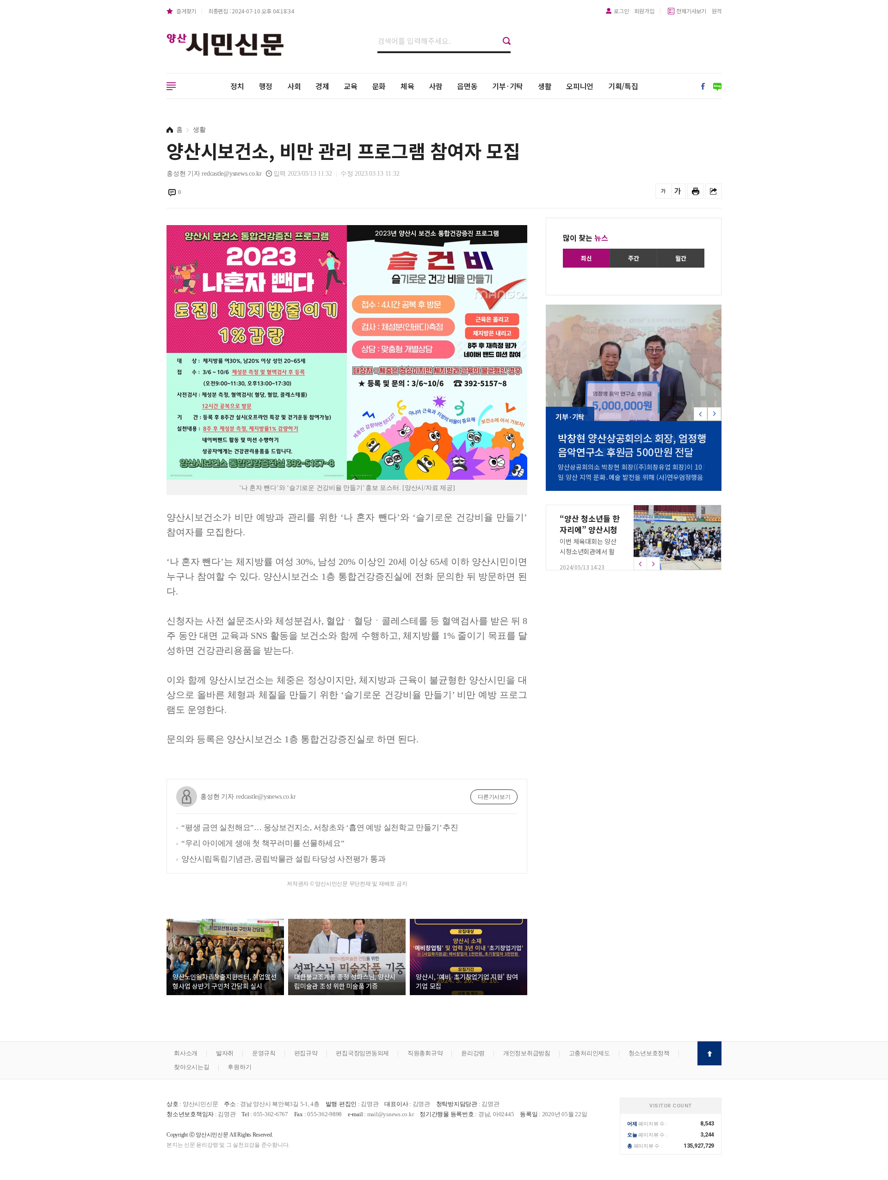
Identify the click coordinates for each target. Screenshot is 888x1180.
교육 (351, 86)
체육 (407, 86)
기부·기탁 (507, 86)
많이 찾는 (585, 237)
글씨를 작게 (663, 191)
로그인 (621, 11)
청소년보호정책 (649, 1053)
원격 (717, 11)
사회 (294, 86)
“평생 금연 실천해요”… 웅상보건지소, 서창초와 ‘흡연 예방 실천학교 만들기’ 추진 (319, 827)
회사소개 (185, 1053)
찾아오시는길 (192, 1067)
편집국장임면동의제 (362, 1053)
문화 (379, 86)
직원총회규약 (425, 1053)
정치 (237, 86)
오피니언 (579, 86)
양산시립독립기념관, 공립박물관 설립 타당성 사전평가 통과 (283, 859)
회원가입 (644, 11)
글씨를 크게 (677, 191)
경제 (322, 86)
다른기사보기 (494, 797)
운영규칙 (264, 1053)
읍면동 (467, 86)
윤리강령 (473, 1053)
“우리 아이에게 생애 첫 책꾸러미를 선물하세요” (263, 843)
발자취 (225, 1053)
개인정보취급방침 (526, 1053)
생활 (545, 86)
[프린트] (695, 191)
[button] (714, 414)
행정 (266, 86)
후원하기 (239, 1067)
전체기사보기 (691, 11)
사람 (436, 86)
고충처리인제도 (589, 1053)
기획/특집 (623, 86)
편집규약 (306, 1053)
